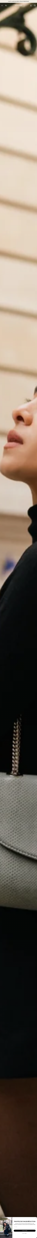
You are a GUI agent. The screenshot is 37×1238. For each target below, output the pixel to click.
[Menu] (2, 5)
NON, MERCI (24, 1233)
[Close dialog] (36, 1218)
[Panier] (35, 5)
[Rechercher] (6, 5)
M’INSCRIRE (24, 1230)
